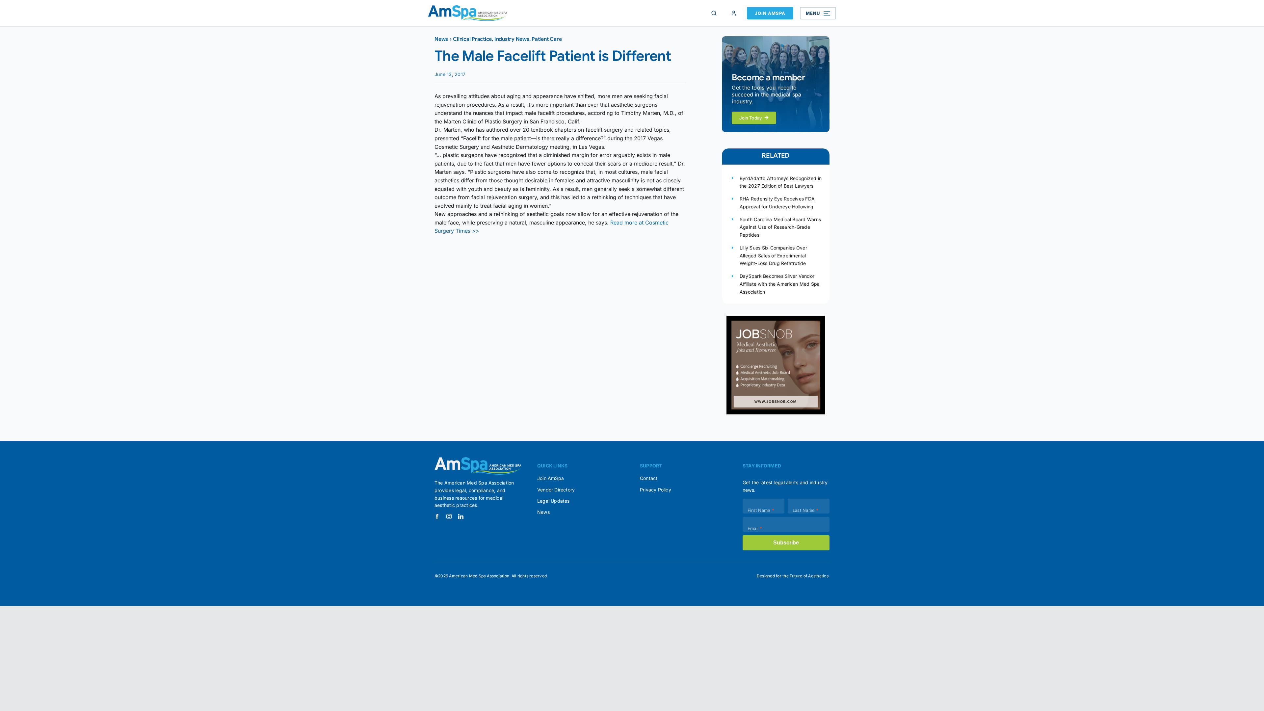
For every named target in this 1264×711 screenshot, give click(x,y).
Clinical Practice (472, 39)
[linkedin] (460, 516)
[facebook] (437, 516)
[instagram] (449, 516)
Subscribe (786, 542)
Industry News (511, 39)
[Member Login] (733, 13)
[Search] (714, 13)
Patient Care (547, 39)
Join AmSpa (770, 13)
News (441, 39)
